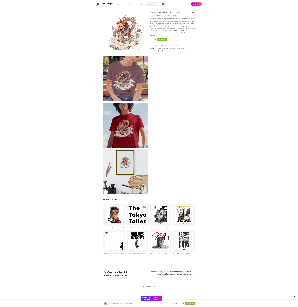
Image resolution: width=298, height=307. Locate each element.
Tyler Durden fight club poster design (114, 227)
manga (182, 48)
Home (151, 12)
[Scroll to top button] (294, 297)
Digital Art (159, 48)
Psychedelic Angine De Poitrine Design (183, 227)
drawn (163, 48)
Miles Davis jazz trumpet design (136, 253)
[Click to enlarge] (106, 192)
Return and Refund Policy (149, 286)
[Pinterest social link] (158, 51)
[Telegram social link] (162, 51)
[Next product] (194, 12)
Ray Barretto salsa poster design (159, 227)
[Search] (163, 4)
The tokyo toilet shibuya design (136, 227)
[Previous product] (191, 12)
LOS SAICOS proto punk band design (183, 253)
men (155, 12)
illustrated (177, 48)
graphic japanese (170, 48)
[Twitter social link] (156, 51)
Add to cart (162, 39)
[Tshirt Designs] (106, 4)
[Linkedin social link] (160, 51)
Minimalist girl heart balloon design (114, 253)
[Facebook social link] (154, 51)
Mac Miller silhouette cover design (159, 253)
